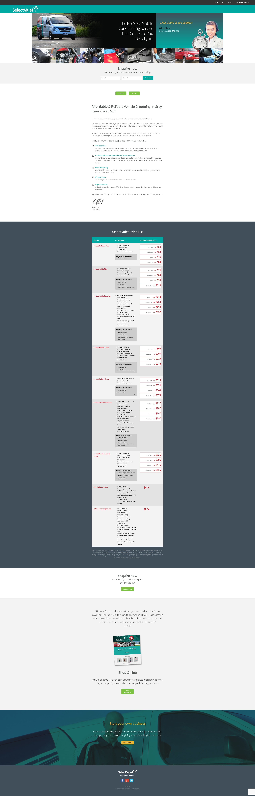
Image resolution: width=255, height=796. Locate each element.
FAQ (223, 2)
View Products (127, 691)
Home (216, 2)
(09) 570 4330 (173, 31)
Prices (134, 93)
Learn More (127, 742)
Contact (230, 2)
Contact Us (127, 589)
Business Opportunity (242, 2)
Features (121, 93)
